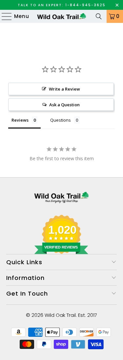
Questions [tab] (60, 120)
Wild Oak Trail (60, 315)
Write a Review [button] (64, 89)
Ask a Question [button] (64, 105)
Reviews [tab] (20, 120)
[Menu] (3, 16)
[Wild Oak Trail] (61, 16)
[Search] (98, 16)
